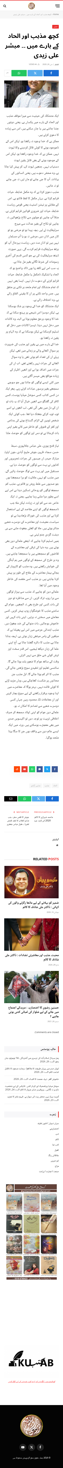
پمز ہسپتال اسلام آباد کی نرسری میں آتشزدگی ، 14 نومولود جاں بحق (32, 1060)
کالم (57, 1140)
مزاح (57, 1166)
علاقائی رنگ (53, 1156)
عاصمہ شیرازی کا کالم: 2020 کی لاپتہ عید (43, 819)
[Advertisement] (31, 1313)
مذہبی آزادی (35, 786)
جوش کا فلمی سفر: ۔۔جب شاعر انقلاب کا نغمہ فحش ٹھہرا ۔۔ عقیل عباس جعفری (18, 820)
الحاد (55, 786)
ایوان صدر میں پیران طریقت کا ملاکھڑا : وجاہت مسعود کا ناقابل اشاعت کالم (32, 1070)
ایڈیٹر (57, 64)
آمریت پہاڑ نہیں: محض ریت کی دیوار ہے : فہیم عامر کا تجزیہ (33, 1097)
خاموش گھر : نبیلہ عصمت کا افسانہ (44, 1079)
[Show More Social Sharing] (7, 73)
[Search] (5, 6)
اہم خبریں (55, 1161)
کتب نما (55, 1145)
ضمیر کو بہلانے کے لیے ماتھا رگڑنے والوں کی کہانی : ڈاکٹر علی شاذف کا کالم (33, 905)
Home (56, 14)
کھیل (56, 1150)
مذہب (47, 786)
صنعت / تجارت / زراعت (49, 1172)
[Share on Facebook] (51, 73)
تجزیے (55, 26)
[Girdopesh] (31, 6)
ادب (57, 1134)
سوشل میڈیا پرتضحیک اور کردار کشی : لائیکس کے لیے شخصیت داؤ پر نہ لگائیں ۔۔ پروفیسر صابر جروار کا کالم (32, 1088)
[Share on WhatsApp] (19, 73)
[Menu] (57, 6)
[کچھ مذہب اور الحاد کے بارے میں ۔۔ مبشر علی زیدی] (31, 94)
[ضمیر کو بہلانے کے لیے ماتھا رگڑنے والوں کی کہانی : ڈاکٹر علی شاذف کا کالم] (31, 882)
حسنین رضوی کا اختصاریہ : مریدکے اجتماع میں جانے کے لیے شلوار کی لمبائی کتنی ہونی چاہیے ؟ (33, 1012)
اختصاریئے (54, 1129)
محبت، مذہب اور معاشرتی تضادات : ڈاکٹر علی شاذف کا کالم (32, 957)
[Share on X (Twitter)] (35, 73)
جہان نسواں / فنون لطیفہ (48, 1124)
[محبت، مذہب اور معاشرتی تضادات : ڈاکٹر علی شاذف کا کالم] (31, 934)
